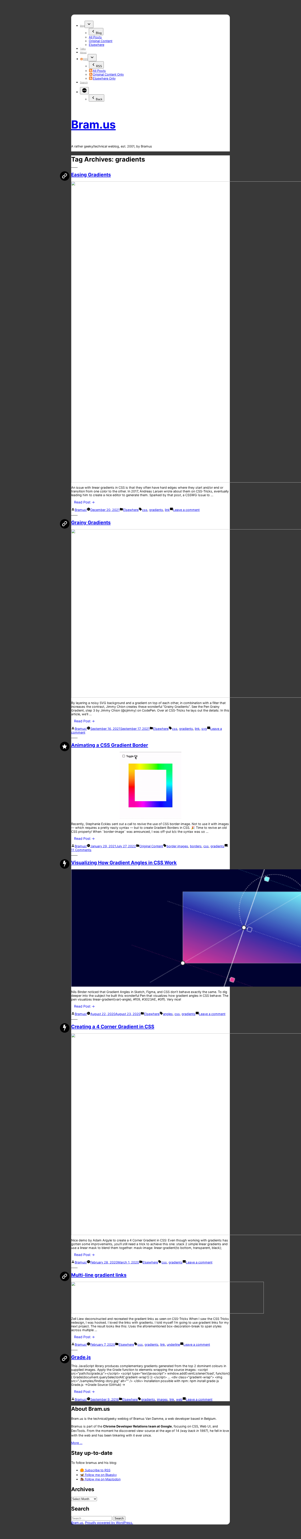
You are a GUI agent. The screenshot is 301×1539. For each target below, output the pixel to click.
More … (76, 1443)
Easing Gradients (91, 174)
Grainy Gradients (91, 522)
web (179, 1399)
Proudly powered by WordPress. (109, 1522)
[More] (84, 90)
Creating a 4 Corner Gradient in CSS (112, 1026)
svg (204, 728)
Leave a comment (186, 510)
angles (168, 1014)
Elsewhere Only (104, 78)
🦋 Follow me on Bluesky (98, 1475)
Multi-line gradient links (98, 1275)
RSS (85, 59)
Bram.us (93, 124)
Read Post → (84, 502)
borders (196, 846)
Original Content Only (108, 74)
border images (177, 846)
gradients (156, 510)
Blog (82, 25)
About (83, 52)
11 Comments (81, 850)
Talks (83, 48)
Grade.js (81, 1357)
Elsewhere (96, 45)
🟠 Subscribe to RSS (95, 1470)
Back (99, 99)
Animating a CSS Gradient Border (109, 745)
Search (84, 82)
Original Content (100, 41)
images (162, 1399)
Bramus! (81, 510)
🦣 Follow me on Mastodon (100, 1479)
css (144, 510)
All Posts (95, 37)
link (167, 510)
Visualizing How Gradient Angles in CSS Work (124, 862)
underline (173, 1344)
